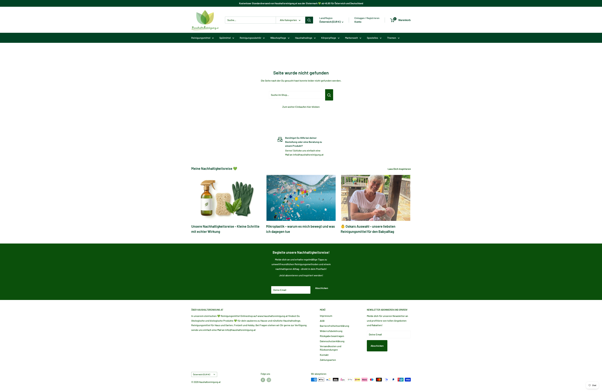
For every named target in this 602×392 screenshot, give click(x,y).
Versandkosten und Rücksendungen (330, 348)
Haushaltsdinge (303, 37)
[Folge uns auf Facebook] (263, 380)
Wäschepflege (278, 37)
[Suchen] (309, 20)
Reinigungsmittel (200, 37)
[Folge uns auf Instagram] (269, 380)
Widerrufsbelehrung (331, 330)
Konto (357, 21)
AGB (322, 320)
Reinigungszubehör (250, 37)
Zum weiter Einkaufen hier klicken (301, 106)
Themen (391, 37)
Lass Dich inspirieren (399, 168)
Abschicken (321, 287)
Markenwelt (351, 37)
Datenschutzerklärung (332, 341)
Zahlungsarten (328, 359)
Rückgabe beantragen (332, 335)
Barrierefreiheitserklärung (334, 325)
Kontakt (324, 354)
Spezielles (372, 37)
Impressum (326, 315)
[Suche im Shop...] (329, 95)
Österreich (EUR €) (201, 374)
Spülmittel (225, 37)
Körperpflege (328, 37)
